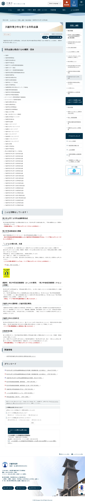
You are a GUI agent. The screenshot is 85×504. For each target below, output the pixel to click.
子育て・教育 (32, 10)
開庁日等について (35, 488)
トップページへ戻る (78, 454)
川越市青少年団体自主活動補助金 (74, 72)
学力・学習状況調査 (72, 117)
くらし (10, 10)
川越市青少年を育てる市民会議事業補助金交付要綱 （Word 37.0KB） (24, 377)
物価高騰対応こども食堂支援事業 (74, 93)
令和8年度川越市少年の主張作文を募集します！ (74, 42)
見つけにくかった (36, 420)
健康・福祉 (21, 10)
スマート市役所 (74, 5)
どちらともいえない (21, 415)
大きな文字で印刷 (54, 37)
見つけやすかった (12, 420)
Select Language (53, 3)
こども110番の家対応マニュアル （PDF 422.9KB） (19, 393)
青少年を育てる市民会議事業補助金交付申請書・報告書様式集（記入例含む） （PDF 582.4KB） (31, 374)
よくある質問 (75, 10)
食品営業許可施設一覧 (74, 145)
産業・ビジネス (42, 10)
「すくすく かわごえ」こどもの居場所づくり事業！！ (74, 56)
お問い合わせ (9, 488)
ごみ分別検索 (72, 149)
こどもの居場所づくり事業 (73, 51)
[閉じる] (81, 483)
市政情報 (53, 10)
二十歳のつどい (71, 87)
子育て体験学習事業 (72, 47)
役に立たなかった (33, 415)
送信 (32, 422)
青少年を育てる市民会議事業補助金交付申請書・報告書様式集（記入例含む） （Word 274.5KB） (31, 370)
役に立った (11, 415)
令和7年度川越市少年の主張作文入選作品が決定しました (21, 356)
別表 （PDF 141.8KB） (12, 264)
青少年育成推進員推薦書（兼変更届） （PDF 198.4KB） (21, 381)
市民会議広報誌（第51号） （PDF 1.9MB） (17, 396)
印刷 (44, 37)
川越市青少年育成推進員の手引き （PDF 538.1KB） (20, 389)
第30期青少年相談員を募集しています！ (74, 83)
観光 (64, 10)
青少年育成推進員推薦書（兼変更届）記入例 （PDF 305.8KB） (22, 385)
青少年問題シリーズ (72, 61)
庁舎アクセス (22, 488)
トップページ (13, 20)
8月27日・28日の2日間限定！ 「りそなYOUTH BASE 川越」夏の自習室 (74, 36)
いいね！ (8, 34)
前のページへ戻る (65, 454)
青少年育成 (28, 20)
